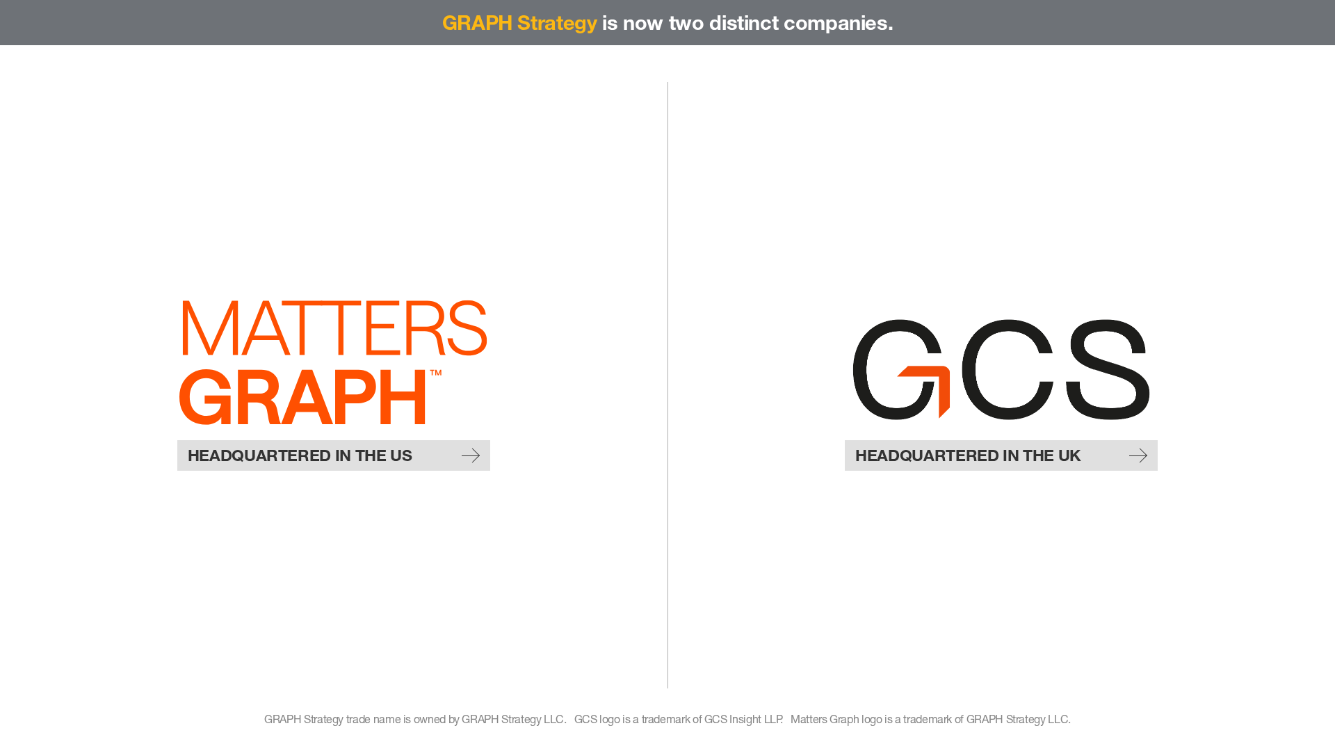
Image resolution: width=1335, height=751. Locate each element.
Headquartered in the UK (968, 455)
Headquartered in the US (300, 455)
